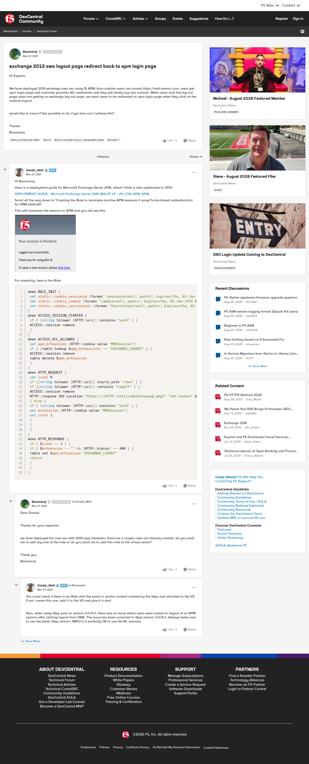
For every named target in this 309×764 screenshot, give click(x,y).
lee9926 (251, 316)
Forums (26, 31)
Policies (104, 747)
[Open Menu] (302, 31)
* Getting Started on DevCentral (239, 493)
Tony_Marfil (253, 399)
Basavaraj (30, 52)
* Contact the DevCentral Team (238, 514)
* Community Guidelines (233, 497)
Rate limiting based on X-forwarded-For (254, 340)
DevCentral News (224, 105)
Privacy (118, 747)
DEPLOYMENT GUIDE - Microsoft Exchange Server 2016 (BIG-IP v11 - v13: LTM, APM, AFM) (82, 194)
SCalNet (251, 302)
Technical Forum (46, 31)
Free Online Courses (123, 697)
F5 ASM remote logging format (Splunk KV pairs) (261, 311)
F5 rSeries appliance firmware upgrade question (260, 297)
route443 (250, 413)
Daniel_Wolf (34, 170)
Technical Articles (62, 685)
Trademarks (88, 747)
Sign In (298, 19)
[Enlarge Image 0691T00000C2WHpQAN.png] (106, 243)
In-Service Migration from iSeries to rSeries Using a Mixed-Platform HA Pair (261, 354)
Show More (32, 641)
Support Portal (185, 693)
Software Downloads (185, 689)
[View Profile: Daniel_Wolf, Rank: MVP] (19, 172)
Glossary (123, 685)
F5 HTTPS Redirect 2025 (243, 395)
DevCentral (10, 31)
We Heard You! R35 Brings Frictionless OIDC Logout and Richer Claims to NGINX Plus (257, 409)
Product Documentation (124, 676)
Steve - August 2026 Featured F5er (244, 177)
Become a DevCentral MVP (62, 706)
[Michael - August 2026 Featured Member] (257, 70)
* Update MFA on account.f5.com (240, 518)
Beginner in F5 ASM (239, 325)
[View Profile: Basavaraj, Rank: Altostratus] (15, 54)
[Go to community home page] (24, 18)
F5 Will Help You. (239, 477)
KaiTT (249, 358)
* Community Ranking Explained (239, 505)
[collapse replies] (5, 169)
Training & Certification (123, 702)
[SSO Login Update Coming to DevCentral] (257, 226)
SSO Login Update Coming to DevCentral (249, 255)
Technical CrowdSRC (61, 689)
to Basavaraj (77, 585)
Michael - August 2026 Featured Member (249, 99)
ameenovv (252, 344)
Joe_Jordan (252, 427)
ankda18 (251, 330)
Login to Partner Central (247, 689)
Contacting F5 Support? (233, 481)
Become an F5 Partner (247, 685)
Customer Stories (123, 689)
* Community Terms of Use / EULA (240, 501)
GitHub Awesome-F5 (231, 545)
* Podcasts (223, 529)
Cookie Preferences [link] (216, 748)
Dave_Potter (252, 442)
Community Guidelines (61, 693)
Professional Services (185, 680)
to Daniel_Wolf (81, 501)
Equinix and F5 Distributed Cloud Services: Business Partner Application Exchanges (256, 437)
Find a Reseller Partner (247, 676)
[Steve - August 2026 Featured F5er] (257, 148)
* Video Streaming (229, 538)
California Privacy (137, 747)
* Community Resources (233, 510)
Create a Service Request (185, 685)
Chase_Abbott (253, 456)
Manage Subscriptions (185, 676)
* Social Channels (228, 533)
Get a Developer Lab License (62, 702)
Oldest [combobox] (196, 157)
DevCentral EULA (62, 697)
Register (282, 19)
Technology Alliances (247, 680)
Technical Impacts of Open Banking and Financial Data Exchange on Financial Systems (261, 451)
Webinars (123, 693)
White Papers (123, 680)
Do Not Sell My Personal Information (176, 747)
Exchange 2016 (235, 423)
